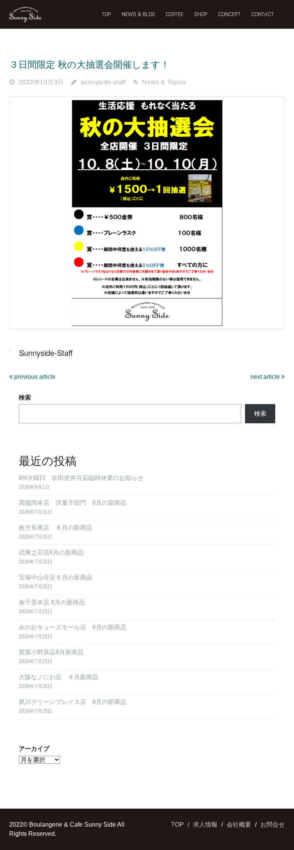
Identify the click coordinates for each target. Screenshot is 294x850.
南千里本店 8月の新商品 (52, 602)
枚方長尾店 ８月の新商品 (55, 527)
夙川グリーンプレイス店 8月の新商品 (72, 702)
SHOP (200, 14)
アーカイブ (34, 748)
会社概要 (239, 824)
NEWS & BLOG (138, 14)
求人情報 (205, 824)
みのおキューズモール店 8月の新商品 (72, 627)
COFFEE (174, 14)
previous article (34, 376)
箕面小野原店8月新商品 (51, 652)
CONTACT (262, 14)
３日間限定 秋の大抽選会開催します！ (89, 64)
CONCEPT (229, 14)
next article (265, 376)
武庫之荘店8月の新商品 (51, 552)
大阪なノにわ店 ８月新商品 (58, 677)
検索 (25, 397)
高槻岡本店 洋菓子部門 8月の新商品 (72, 503)
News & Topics (164, 82)
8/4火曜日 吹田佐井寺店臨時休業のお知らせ (81, 478)
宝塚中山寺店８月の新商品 (55, 577)
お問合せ (272, 824)
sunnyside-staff (103, 82)
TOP (106, 14)
